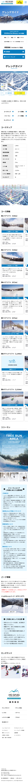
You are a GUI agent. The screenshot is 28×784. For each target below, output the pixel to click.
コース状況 (19, 93)
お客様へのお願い (7, 101)
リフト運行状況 (8, 93)
